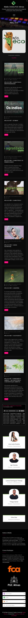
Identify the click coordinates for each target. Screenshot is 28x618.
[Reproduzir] (4, 411)
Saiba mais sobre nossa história (18, 544)
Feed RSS (14, 58)
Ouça (6, 96)
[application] (14, 411)
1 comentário (14, 79)
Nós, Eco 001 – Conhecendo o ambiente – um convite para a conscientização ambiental (12, 380)
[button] (27, 1)
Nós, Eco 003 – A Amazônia (11, 288)
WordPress (16, 614)
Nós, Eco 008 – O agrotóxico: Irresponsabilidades (12, 83)
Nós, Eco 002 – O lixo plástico (12, 335)
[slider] (22, 411)
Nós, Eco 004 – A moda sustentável (10, 245)
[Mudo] (19, 411)
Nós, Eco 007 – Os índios (11, 120)
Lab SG (7, 78)
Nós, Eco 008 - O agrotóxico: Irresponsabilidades (13, 405)
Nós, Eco (8, 79)
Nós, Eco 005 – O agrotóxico (12, 200)
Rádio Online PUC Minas (14, 7)
